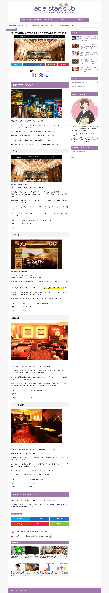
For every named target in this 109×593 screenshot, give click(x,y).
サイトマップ (14, 590)
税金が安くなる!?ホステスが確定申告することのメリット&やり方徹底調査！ (88, 38)
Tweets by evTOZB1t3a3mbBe (79, 151)
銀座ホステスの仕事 (16, 514)
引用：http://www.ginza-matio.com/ (18, 271)
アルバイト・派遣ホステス (51, 19)
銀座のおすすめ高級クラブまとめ (40, 76)
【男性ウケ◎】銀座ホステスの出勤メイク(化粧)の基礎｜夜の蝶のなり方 (88, 54)
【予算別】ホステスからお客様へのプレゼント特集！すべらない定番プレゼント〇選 (88, 46)
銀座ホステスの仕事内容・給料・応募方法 (31, 19)
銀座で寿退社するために (79, 82)
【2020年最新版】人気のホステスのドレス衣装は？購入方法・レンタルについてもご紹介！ (88, 61)
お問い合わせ (23, 590)
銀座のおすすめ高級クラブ (39, 74)
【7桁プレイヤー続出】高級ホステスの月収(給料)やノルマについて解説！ (88, 69)
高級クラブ (25, 187)
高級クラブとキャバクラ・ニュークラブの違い (72, 19)
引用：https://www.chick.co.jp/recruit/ (19, 184)
